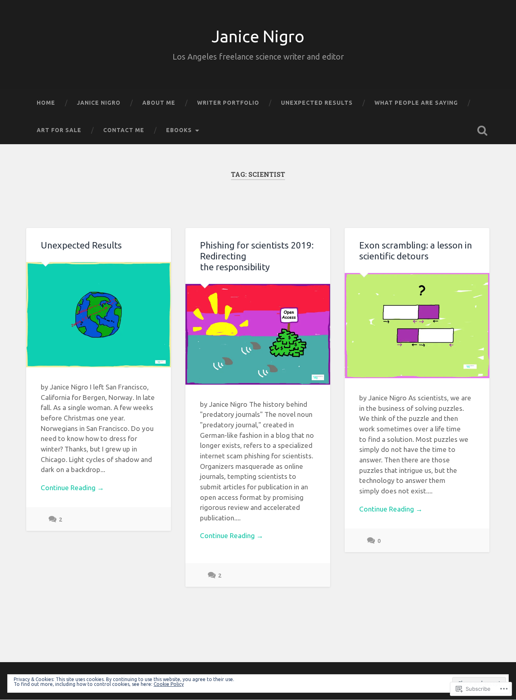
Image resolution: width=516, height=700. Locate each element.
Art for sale (59, 130)
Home (46, 102)
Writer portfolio (228, 102)
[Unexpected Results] (98, 314)
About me (158, 102)
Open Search (482, 130)
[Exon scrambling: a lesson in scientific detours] (417, 325)
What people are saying (416, 102)
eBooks (179, 130)
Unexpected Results (81, 245)
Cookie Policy (169, 684)
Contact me (123, 130)
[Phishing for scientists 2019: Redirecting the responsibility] (257, 334)
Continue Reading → (72, 487)
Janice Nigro (258, 36)
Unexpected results (317, 102)
